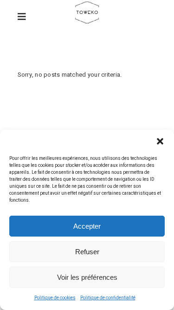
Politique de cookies (55, 298)
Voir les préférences (87, 277)
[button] (160, 141)
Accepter (87, 226)
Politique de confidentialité (107, 298)
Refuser (87, 252)
